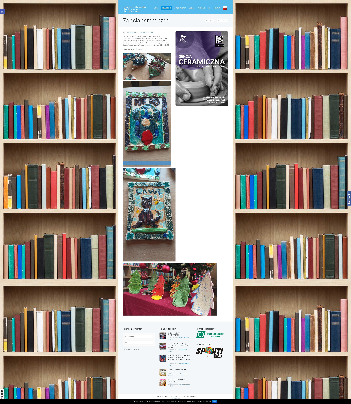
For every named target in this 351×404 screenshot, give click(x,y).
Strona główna (209, 20)
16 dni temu (171, 363)
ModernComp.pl (175, 399)
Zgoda (214, 401)
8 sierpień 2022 (132, 32)
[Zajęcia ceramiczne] (202, 68)
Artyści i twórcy (180, 8)
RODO (209, 8)
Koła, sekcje (166, 8)
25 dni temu (171, 384)
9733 (143, 32)
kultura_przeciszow (183, 337)
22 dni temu (171, 374)
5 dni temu (171, 337)
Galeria (191, 8)
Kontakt (217, 8)
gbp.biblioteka (183, 349)
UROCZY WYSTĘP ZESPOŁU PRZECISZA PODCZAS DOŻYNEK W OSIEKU (179, 345)
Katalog (156, 8)
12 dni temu (171, 349)
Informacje (201, 8)
